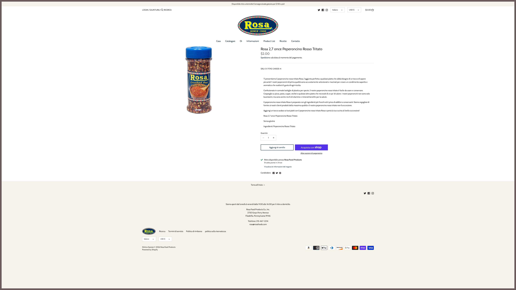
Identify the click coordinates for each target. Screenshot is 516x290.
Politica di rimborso (194, 231)
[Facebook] (323, 9)
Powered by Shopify (150, 250)
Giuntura (155, 10)
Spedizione (265, 57)
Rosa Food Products (167, 247)
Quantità (264, 133)
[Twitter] (319, 9)
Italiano (335, 10)
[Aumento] (273, 137)
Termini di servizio (175, 231)
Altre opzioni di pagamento (311, 153)
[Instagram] (327, 9)
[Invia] (162, 10)
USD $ (351, 10)
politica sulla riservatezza (215, 231)
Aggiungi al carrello (277, 147)
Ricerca (162, 231)
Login (145, 10)
